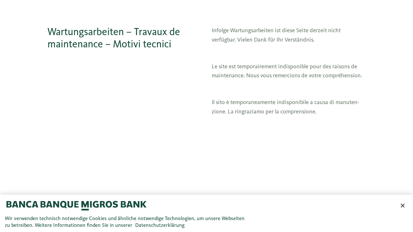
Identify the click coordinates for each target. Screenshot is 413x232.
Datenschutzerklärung (160, 225)
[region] (206, 213)
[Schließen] (403, 205)
